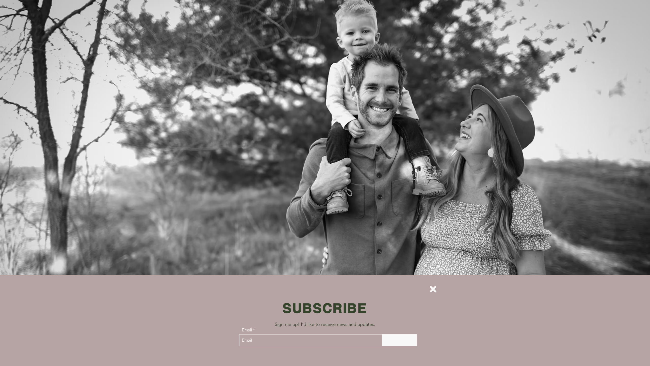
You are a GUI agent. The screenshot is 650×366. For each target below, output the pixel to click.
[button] (433, 289)
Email (247, 330)
